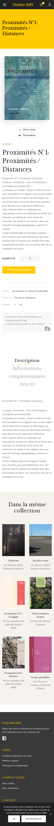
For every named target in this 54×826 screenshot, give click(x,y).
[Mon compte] (50, 4)
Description (27, 360)
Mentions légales (10, 760)
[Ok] (50, 814)
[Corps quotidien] (40, 655)
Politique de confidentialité (15, 765)
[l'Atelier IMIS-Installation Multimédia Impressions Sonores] (23, 4)
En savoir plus (34, 819)
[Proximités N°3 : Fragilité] (13, 593)
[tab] (27, 361)
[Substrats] (13, 540)
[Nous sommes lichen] (40, 593)
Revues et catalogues (25, 297)
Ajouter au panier (19, 269)
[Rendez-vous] (40, 540)
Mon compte (8, 783)
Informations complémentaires (27, 372)
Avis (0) (27, 384)
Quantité (8, 258)
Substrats (13, 560)
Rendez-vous (40, 560)
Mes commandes (10, 788)
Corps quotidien (40, 677)
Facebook (4, 737)
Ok (14, 819)
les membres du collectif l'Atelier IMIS (30, 291)
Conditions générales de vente (16, 756)
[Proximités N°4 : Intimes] (13, 652)
